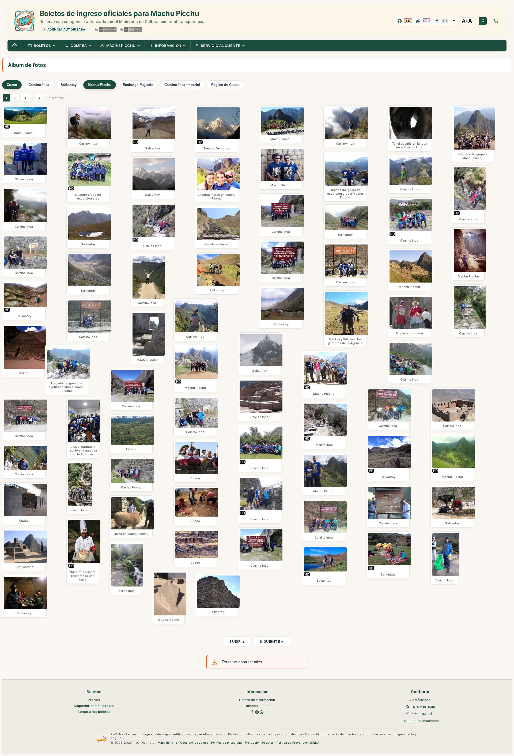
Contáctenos (420, 700)
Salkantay (69, 85)
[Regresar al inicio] (15, 45)
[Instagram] (257, 712)
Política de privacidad (226, 742)
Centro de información (257, 700)
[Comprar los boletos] (496, 20)
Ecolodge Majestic (138, 85)
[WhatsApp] (261, 712)
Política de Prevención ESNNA (298, 742)
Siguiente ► (272, 641)
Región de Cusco (225, 85)
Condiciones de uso (194, 742)
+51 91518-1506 (423, 707)
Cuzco (12, 85)
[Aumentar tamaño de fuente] (464, 21)
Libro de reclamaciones (420, 721)
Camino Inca (38, 85)
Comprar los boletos (93, 712)
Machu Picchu (99, 85)
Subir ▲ (237, 641)
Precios (94, 700)
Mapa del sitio (167, 742)
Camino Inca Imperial (182, 85)
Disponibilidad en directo (94, 706)
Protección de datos (259, 742)
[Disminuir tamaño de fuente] (471, 21)
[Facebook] (252, 712)
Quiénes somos (257, 706)
